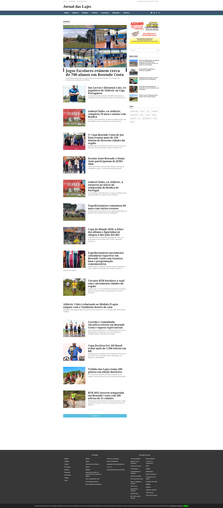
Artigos (88, 458)
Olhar (147, 466)
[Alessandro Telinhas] (144, 32)
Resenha (148, 487)
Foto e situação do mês (92, 479)
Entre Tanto (134, 486)
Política (66, 478)
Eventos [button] (126, 13)
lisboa (155, 118)
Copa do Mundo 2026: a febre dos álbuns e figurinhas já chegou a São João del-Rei (106, 232)
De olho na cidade (136, 476)
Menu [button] (66, 13)
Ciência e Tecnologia (113, 458)
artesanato (154, 111)
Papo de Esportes (151, 474)
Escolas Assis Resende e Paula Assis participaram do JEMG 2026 (106, 161)
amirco (142, 111)
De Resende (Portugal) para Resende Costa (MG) (147, 69)
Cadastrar (71, 1)
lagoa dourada (134, 114)
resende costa (134, 111)
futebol (132, 122)
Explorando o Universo (134, 490)
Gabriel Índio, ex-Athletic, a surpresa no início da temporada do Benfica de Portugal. (105, 186)
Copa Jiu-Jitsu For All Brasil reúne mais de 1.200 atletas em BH (107, 348)
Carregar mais (95, 415)
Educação (67, 472)
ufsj (148, 111)
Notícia (66, 458)
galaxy (154, 114)
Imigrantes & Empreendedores (115, 464)
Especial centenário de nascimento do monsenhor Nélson (93, 474)
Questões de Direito (151, 481)
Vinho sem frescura (151, 495)
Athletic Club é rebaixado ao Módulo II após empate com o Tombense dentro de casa (90, 306)
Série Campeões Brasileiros (93, 484)
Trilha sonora (149, 492)
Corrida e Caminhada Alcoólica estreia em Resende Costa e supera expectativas (106, 324)
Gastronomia (134, 493)
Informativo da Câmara (92, 464)
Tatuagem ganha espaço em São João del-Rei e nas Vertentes (148, 78)
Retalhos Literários (151, 490)
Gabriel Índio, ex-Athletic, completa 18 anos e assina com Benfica (107, 114)
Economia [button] (104, 13)
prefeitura (133, 118)
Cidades (66, 461)
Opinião (148, 469)
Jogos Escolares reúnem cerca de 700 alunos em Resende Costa (95, 72)
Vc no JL (109, 467)
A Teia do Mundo (135, 458)
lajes (142, 114)
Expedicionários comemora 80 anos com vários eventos (107, 207)
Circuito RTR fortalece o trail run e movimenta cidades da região (106, 283)
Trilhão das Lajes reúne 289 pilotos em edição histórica (105, 370)
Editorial (66, 469)
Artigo (87, 461)
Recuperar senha (82, 1)
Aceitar (185, 506)
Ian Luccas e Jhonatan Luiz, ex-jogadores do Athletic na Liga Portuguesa (107, 90)
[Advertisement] (111, 432)
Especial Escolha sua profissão (116, 469)
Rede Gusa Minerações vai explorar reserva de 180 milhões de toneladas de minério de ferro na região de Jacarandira (149, 62)
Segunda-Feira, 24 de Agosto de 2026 (147, 1)
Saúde (87, 467)
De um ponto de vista (137, 479)
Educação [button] (116, 13)
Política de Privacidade (177, 506)
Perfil (65, 480)
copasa (148, 114)
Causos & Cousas (136, 466)
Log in (65, 1)
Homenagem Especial (92, 481)
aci (139, 118)
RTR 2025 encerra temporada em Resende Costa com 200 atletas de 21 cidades (106, 395)
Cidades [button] (85, 13)
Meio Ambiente (150, 458)
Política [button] (94, 13)
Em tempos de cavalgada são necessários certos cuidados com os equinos (149, 88)
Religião (88, 469)
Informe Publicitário (112, 461)
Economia (67, 467)
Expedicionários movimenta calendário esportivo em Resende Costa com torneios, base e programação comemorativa (106, 258)
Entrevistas (67, 475)
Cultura (66, 464)
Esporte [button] (75, 13)
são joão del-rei (147, 118)
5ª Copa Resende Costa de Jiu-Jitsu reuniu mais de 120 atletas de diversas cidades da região (106, 139)
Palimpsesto (149, 471)
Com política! (134, 469)
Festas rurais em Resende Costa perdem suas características (148, 95)
